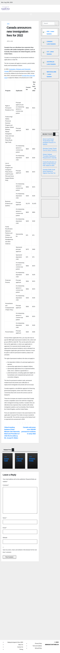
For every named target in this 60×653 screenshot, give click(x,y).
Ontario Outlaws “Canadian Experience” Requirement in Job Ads (49, 156)
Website (5, 537)
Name (5, 518)
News (8, 23)
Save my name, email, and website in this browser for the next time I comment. (20, 551)
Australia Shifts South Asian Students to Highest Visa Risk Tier (49, 171)
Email (5, 527)
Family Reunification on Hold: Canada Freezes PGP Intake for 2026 (49, 163)
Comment (6, 485)
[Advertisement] (50, 105)
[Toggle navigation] (31, 14)
